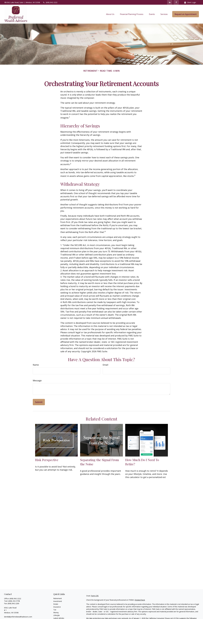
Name (36, 364)
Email (105, 364)
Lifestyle (56, 615)
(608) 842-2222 (51, 2)
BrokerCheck (140, 600)
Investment (57, 601)
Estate (55, 604)
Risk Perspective (46, 460)
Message (37, 380)
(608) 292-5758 (14, 601)
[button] (110, 14)
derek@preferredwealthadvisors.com (18, 617)
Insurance (57, 607)
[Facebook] (176, 2)
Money (56, 612)
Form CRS (95, 596)
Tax (54, 610)
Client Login (191, 2)
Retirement (57, 598)
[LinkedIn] (169, 2)
